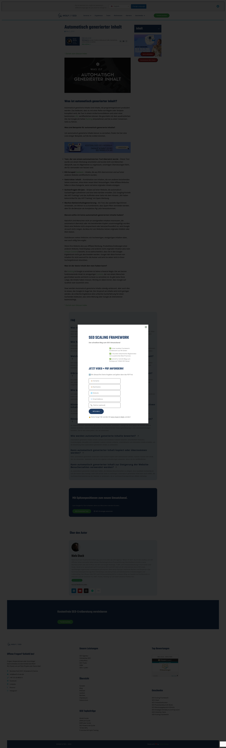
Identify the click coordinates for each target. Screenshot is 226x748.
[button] (146, 327)
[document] (113, 374)
